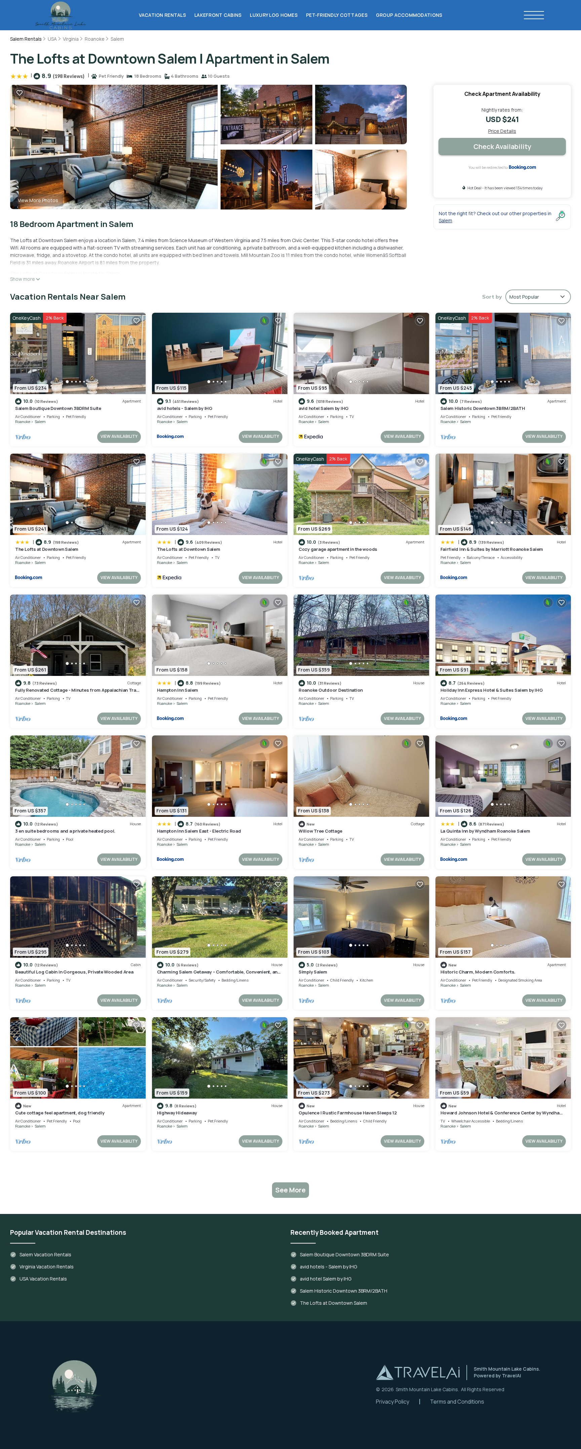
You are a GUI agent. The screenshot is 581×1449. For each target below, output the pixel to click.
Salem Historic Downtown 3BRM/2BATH (482, 408)
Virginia (71, 39)
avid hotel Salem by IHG (324, 408)
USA (52, 39)
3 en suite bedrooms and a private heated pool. (65, 831)
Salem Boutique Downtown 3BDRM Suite (58, 408)
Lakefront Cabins (217, 15)
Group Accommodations (409, 15)
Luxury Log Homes (273, 15)
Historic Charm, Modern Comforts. (478, 972)
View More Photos (38, 200)
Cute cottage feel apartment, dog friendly (59, 1113)
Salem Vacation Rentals (45, 1254)
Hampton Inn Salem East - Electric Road (199, 831)
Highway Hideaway (177, 1113)
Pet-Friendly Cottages (336, 15)
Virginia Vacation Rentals (47, 1266)
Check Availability (502, 146)
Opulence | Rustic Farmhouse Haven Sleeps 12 (348, 1113)
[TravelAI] (418, 1372)
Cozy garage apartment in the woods (338, 549)
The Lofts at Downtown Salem (46, 549)
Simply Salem (313, 972)
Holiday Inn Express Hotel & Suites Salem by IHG (491, 690)
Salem (117, 39)
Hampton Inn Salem (177, 690)
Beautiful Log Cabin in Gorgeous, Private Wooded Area (74, 972)
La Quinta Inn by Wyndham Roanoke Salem (485, 831)
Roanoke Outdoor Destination (331, 690)
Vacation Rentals (162, 15)
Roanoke (95, 39)
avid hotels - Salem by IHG (184, 408)
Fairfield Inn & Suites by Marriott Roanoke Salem (491, 549)
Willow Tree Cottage (320, 831)
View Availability (119, 436)
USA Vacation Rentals (43, 1278)
